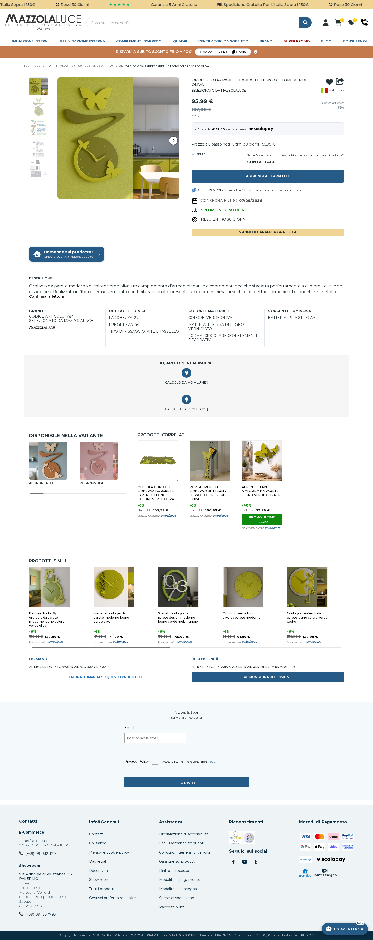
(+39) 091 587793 (40, 914)
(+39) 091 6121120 (40, 853)
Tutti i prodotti (101, 889)
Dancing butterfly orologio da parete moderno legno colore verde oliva (46, 619)
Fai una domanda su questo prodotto (105, 677)
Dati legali (98, 861)
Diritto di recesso (174, 870)
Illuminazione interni (27, 41)
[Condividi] (340, 82)
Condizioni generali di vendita (185, 852)
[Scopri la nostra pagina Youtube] (244, 862)
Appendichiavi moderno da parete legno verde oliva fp (261, 491)
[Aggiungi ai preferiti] (329, 82)
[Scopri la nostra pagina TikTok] (255, 862)
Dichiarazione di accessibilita (184, 834)
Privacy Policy (136, 761)
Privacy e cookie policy (109, 852)
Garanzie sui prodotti (177, 861)
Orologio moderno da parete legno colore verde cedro (307, 617)
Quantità (198, 154)
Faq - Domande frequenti (181, 843)
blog (326, 41)
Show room (99, 879)
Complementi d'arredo (139, 41)
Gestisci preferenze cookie (112, 898)
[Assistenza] (364, 22)
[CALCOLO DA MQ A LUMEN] (186, 373)
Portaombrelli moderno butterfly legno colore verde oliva (209, 493)
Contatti (28, 821)
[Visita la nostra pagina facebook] (233, 862)
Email (129, 727)
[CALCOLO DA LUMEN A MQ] (186, 399)
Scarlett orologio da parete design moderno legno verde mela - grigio (178, 617)
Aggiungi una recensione (267, 677)
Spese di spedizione (176, 898)
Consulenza (355, 41)
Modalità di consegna (178, 889)
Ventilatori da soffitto (223, 41)
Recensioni (99, 870)
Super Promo (297, 41)
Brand (266, 41)
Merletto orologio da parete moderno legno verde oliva (111, 617)
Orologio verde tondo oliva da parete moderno (242, 615)
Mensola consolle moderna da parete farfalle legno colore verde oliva (156, 493)
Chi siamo (97, 843)
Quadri (180, 41)
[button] (326, 22)
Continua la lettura (46, 296)
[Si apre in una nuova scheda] (235, 838)
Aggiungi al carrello (267, 176)
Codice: (223, 52)
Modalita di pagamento (179, 879)
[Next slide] (173, 140)
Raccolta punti (172, 907)
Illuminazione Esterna (82, 41)
